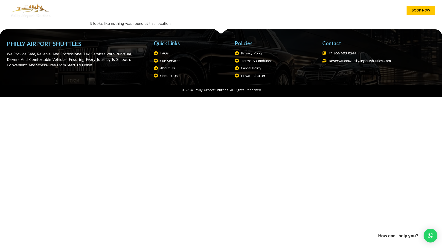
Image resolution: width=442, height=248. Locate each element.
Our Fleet (166, 10)
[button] (430, 235)
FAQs (269, 10)
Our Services (194, 10)
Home (145, 10)
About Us (250, 10)
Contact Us (291, 10)
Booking (226, 10)
